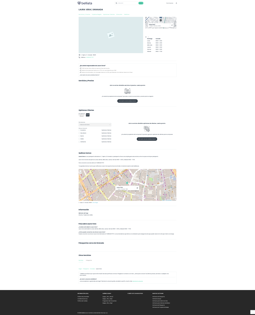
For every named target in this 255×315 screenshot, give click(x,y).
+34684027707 (90, 57)
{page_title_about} (108, 296)
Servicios (81, 260)
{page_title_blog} (107, 303)
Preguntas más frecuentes (109, 301)
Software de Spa (156, 299)
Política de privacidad (83, 296)
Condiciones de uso (83, 299)
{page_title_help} (107, 299)
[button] (127, 183)
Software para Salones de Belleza (161, 303)
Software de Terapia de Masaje (160, 307)
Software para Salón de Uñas (160, 301)
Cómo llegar (95, 202)
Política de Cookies (82, 301)
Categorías (89, 260)
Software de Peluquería (158, 296)
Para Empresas (169, 3)
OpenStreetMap (169, 200)
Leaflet (163, 200)
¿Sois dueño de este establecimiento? (89, 75)
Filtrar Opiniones (82, 122)
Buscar (140, 3)
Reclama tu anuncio (137, 281)
